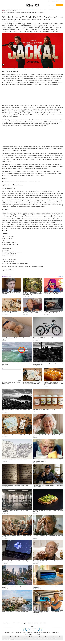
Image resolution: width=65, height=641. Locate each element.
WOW (3, 199)
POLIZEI (45, 9)
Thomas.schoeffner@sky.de (10, 244)
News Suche (58, 4)
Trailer (7, 14)
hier (31, 182)
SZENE (15, 10)
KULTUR (7, 10)
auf (15, 182)
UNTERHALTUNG (29, 9)
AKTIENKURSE (7, 9)
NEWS (3, 9)
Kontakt (12, 632)
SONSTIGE (57, 9)
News (8, 632)
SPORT (24, 9)
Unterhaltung (17, 12)
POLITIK (20, 9)
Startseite (12, 12)
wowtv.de (4, 230)
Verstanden (11, 639)
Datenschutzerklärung (27, 632)
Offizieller (3, 14)
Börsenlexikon (6, 623)
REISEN (12, 10)
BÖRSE (12, 9)
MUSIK (10, 10)
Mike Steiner (28, 634)
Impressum (18, 632)
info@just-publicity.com (9, 256)
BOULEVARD (3, 10)
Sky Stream (56, 197)
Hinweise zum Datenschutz (39, 632)
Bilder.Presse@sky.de (8, 261)
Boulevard (22, 12)
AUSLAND (41, 9)
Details (7, 639)
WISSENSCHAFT (36, 9)
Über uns (48, 632)
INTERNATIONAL (51, 9)
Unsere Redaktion (55, 632)
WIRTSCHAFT (16, 9)
